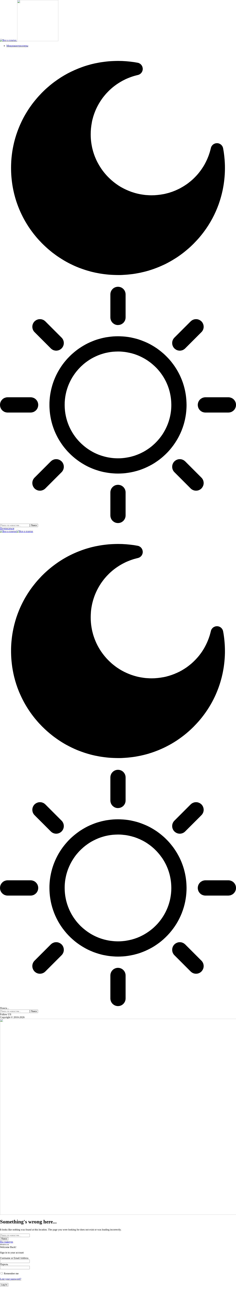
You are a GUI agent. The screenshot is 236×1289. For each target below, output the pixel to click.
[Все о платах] (16, 531)
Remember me (11, 1273)
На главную (6, 1241)
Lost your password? (10, 1279)
